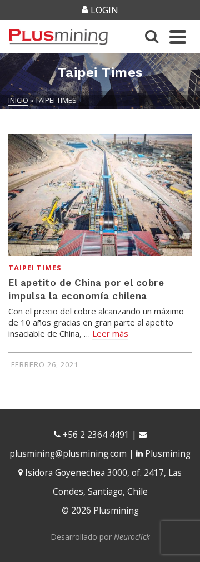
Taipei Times (35, 268)
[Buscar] (151, 36)
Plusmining (167, 454)
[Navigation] (178, 36)
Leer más (110, 333)
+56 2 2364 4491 (95, 435)
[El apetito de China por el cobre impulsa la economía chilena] (100, 195)
